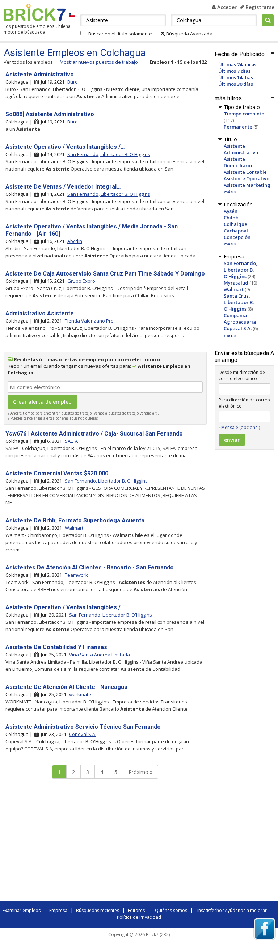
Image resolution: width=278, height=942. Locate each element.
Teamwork (76, 575)
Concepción (237, 237)
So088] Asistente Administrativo (49, 114)
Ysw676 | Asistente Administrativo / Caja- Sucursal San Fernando (94, 433)
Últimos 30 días (235, 84)
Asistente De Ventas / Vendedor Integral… (63, 186)
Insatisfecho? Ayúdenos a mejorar (232, 910)
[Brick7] (72, 15)
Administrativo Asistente (39, 313)
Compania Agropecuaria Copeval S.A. (240, 322)
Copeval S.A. (82, 734)
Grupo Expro (81, 281)
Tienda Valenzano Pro (89, 320)
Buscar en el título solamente (120, 33)
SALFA (71, 441)
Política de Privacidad (139, 917)
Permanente (238, 126)
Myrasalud (236, 282)
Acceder (226, 7)
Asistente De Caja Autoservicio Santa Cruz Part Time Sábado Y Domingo (105, 273)
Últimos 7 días (234, 71)
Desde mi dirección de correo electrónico (242, 375)
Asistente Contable (245, 172)
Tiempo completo (244, 113)
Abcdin (74, 241)
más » (230, 191)
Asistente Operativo (246, 178)
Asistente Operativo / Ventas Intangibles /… (65, 146)
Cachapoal (236, 230)
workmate (80, 694)
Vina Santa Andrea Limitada (99, 654)
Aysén (230, 211)
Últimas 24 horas (237, 64)
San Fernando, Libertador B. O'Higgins (240, 269)
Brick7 (35, 12)
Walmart (234, 289)
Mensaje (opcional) (240, 427)
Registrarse (259, 7)
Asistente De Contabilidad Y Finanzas (56, 647)
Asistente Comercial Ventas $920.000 (56, 473)
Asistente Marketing (247, 185)
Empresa (58, 910)
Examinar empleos (22, 910)
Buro (72, 82)
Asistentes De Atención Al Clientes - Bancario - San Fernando (89, 567)
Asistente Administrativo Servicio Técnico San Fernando (83, 726)
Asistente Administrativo (241, 149)
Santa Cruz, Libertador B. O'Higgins (239, 302)
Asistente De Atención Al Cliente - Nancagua (66, 687)
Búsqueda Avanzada (188, 33)
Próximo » (140, 772)
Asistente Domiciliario (238, 162)
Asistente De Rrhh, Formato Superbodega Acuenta (74, 520)
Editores (136, 910)
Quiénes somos (171, 910)
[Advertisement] (105, 841)
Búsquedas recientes (97, 910)
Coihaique (235, 224)
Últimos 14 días (235, 77)
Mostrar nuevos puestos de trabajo (99, 62)
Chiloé (231, 217)
